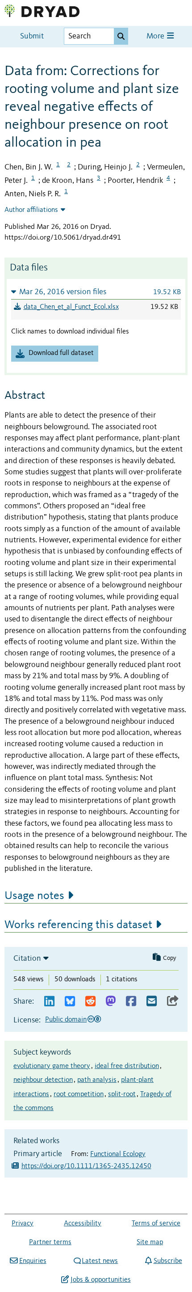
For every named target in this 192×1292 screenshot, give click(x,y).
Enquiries (32, 1261)
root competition (79, 1094)
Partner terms (50, 1242)
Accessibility (82, 1223)
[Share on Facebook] (131, 1001)
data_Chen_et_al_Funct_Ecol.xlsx (71, 307)
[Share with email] (151, 1001)
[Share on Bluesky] (70, 1001)
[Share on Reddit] (90, 1001)
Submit (32, 36)
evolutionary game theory (51, 1066)
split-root (122, 1094)
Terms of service (156, 1223)
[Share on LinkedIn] (49, 1001)
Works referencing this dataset (78, 925)
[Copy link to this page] (173, 1002)
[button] (96, 291)
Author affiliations (31, 210)
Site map (150, 1242)
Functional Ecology (118, 1154)
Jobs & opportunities (100, 1280)
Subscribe (168, 1261)
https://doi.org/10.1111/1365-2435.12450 (86, 1166)
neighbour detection (43, 1080)
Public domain (66, 1019)
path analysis (97, 1080)
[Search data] (121, 36)
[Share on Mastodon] (110, 1001)
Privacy (22, 1223)
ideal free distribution (127, 1066)
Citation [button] (27, 958)
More (156, 36)
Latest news (100, 1261)
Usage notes (34, 896)
